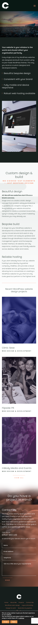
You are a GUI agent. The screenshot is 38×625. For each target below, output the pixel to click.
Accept (6, 622)
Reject (13, 622)
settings (21, 618)
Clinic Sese (8, 347)
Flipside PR (8, 407)
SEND (7, 580)
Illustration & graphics (25, 608)
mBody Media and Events (16, 468)
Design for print (11, 608)
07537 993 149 (9, 534)
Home (6, 602)
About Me (13, 602)
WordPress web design (12, 605)
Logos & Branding (27, 605)
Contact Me (30, 602)
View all (19, 478)
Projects (21, 602)
